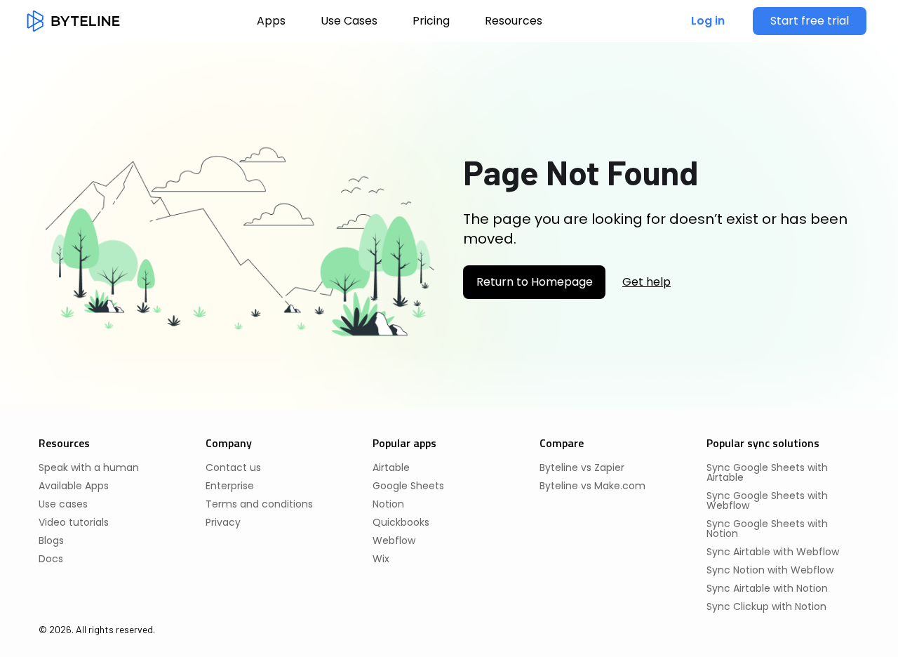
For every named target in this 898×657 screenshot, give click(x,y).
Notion (388, 504)
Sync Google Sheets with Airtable (767, 472)
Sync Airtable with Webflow (772, 552)
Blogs (51, 540)
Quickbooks (401, 522)
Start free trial (809, 21)
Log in (708, 21)
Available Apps (74, 486)
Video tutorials (74, 522)
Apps (271, 21)
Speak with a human (89, 467)
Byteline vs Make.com (592, 486)
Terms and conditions (259, 504)
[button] (513, 21)
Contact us (233, 467)
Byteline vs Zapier (582, 467)
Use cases (63, 504)
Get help (646, 282)
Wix (381, 559)
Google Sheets (408, 486)
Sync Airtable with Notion (767, 588)
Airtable (391, 467)
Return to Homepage (534, 282)
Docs (51, 559)
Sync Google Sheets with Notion (767, 528)
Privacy (223, 522)
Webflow (394, 540)
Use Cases (349, 21)
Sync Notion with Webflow (769, 570)
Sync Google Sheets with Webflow (767, 500)
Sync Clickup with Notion (766, 606)
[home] (73, 21)
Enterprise (230, 486)
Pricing (431, 21)
